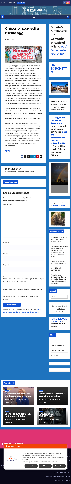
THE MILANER (35, 10)
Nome (6, 243)
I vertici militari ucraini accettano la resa (58, 476)
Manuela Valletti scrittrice (62, 480)
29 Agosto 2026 (11, 399)
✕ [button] (65, 446)
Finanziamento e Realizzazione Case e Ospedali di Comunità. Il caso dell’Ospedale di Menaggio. (59, 279)
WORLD (7, 391)
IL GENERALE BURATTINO (46, 415)
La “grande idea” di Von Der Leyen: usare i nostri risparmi (59, 239)
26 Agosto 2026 (45, 399)
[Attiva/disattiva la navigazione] (34, 16)
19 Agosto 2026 (45, 419)
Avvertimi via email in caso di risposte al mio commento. (22, 289)
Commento (7, 205)
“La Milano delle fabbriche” (61, 472)
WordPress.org (56, 355)
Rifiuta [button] (45, 466)
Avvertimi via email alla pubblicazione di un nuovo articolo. (20, 298)
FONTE (7, 151)
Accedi (53, 341)
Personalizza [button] (59, 466)
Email (5, 254)
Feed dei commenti (57, 350)
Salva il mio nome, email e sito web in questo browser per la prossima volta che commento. (23, 280)
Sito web (6, 265)
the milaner (14, 169)
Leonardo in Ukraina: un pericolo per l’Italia (18, 415)
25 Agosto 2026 (11, 419)
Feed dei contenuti (57, 346)
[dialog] (35, 457)
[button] (64, 17)
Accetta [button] (31, 466)
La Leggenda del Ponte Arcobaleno (58, 120)
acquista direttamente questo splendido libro (59, 138)
